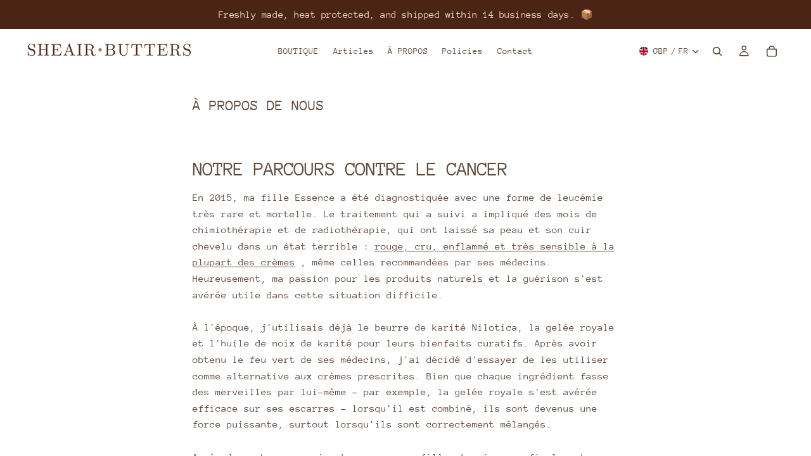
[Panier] (772, 51)
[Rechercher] (717, 51)
